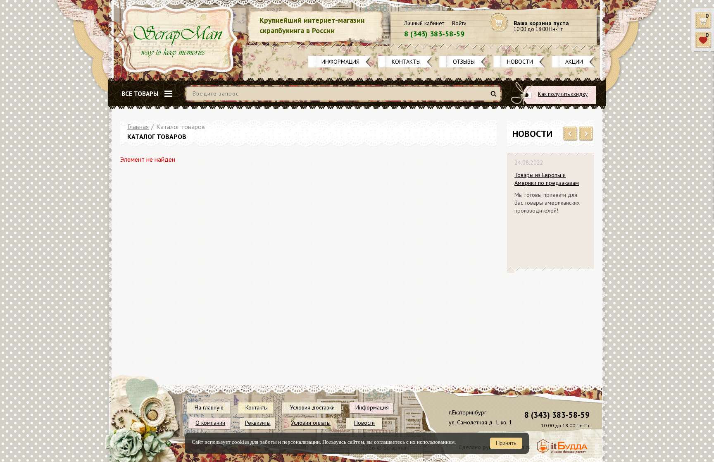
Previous (570, 134)
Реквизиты (258, 422)
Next (586, 134)
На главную (209, 407)
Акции (574, 61)
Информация (340, 61)
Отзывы (464, 61)
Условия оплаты (311, 422)
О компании (210, 422)
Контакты (406, 61)
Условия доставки (312, 407)
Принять (506, 443)
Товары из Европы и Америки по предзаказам (546, 179)
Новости (520, 61)
